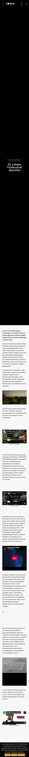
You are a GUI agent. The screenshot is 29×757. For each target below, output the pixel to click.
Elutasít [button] (14, 754)
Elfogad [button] (8, 754)
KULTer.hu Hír (10, 159)
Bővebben (21, 754)
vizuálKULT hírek (12, 160)
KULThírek (18, 160)
